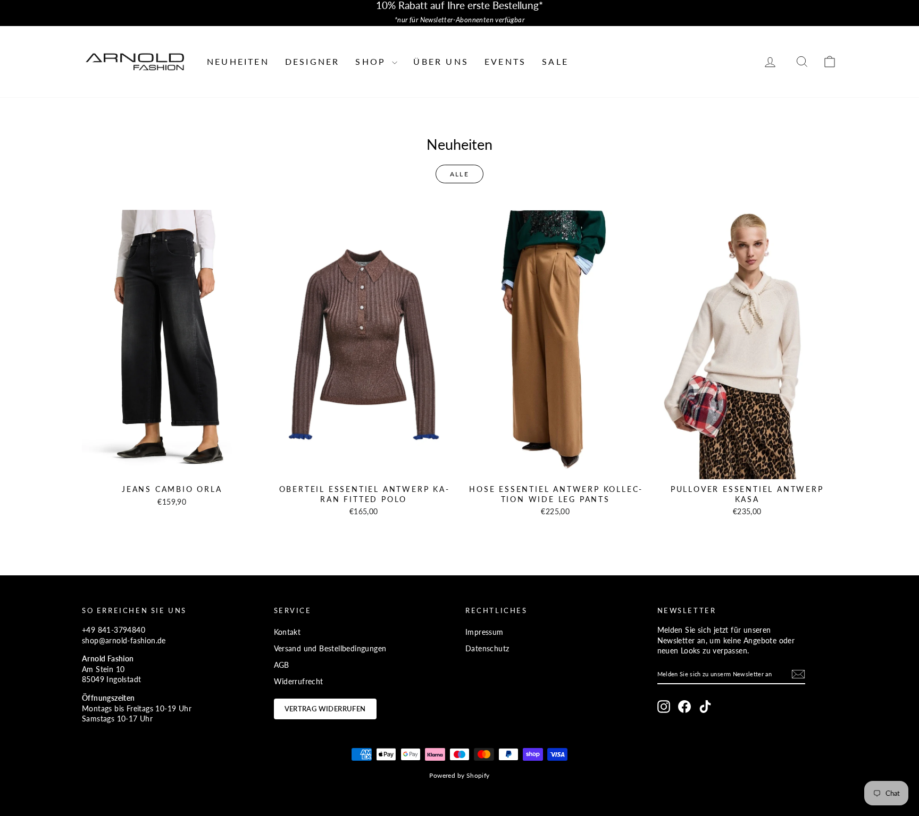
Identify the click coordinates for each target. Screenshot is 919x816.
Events (505, 61)
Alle (460, 174)
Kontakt (287, 631)
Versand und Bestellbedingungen (330, 648)
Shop (372, 61)
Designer (312, 61)
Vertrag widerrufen (325, 708)
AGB (281, 664)
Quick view (172, 467)
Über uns (441, 61)
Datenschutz (487, 648)
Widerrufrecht (298, 681)
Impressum (484, 631)
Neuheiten (238, 61)
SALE (555, 61)
